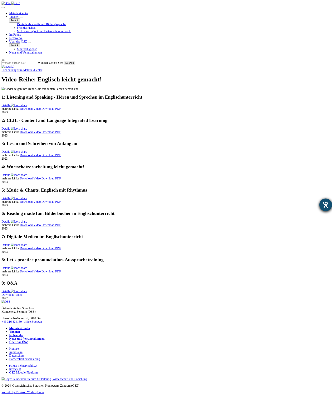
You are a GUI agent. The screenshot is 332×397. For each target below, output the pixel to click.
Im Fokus (15, 34)
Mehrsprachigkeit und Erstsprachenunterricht (44, 31)
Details (6, 105)
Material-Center (18, 13)
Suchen (69, 62)
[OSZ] (6, 301)
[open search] (3, 60)
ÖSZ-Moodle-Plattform (23, 372)
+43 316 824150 (12, 321)
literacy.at (15, 369)
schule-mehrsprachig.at (23, 365)
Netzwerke (15, 38)
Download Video (30, 108)
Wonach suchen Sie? (50, 62)
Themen (14, 16)
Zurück (14, 20)
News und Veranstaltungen (25, 52)
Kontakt (14, 348)
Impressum (15, 352)
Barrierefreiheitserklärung (24, 359)
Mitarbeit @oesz (27, 49)
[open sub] (21, 17)
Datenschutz (16, 355)
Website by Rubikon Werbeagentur (23, 392)
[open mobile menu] (3, 7)
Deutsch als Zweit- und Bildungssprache (41, 24)
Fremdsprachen (26, 27)
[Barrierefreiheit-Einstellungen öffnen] (325, 204)
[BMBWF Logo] (44, 379)
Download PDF (51, 108)
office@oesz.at (33, 321)
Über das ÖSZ (18, 41)
